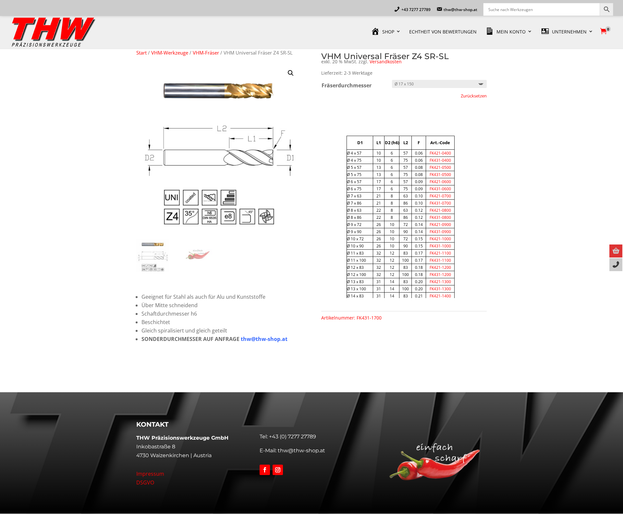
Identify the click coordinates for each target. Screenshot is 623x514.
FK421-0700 (440, 196)
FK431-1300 (440, 289)
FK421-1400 (440, 296)
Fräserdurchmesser (347, 85)
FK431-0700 (440, 203)
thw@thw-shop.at (301, 450)
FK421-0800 (440, 210)
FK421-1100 (440, 253)
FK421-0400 (440, 153)
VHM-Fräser (206, 52)
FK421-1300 (440, 281)
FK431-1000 (440, 246)
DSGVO (145, 482)
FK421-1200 (440, 267)
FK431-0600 (440, 189)
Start (141, 52)
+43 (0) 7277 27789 (292, 436)
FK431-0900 (440, 231)
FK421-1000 (440, 239)
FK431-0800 (440, 217)
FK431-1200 (440, 274)
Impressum (150, 473)
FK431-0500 (440, 174)
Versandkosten (386, 61)
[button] (291, 73)
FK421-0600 (440, 181)
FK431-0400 (440, 160)
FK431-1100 (440, 260)
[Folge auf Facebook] (265, 470)
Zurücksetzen (474, 96)
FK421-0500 (440, 167)
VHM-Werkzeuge (169, 52)
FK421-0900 (440, 224)
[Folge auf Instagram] (278, 470)
